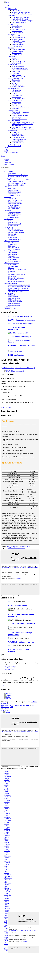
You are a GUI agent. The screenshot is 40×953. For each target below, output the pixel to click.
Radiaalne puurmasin (18, 51)
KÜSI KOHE (5, 685)
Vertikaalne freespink (18, 39)
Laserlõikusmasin (17, 134)
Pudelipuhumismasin (14, 120)
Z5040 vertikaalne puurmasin (16, 548)
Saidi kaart (34, 702)
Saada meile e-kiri (6, 407)
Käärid (28, 705)
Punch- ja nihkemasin (18, 86)
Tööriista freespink (17, 42)
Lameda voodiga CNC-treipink (21, 17)
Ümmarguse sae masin (18, 61)
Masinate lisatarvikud (14, 146)
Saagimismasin (12, 56)
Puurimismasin (16, 114)
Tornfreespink (16, 36)
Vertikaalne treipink (17, 32)
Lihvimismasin (12, 64)
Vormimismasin (16, 97)
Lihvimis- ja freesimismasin (20, 115)
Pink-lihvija (15, 73)
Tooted (6, 7)
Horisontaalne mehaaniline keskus (22, 14)
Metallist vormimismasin (15, 100)
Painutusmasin (16, 92)
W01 (11, 707)
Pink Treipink (16, 27)
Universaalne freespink (18, 37)
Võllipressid (15, 83)
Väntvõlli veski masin (18, 76)
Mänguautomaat (16, 103)
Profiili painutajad (17, 95)
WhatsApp (8, 712)
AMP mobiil (4, 703)
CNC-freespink (12, 9)
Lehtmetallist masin (14, 88)
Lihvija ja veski (16, 75)
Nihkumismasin (16, 90)
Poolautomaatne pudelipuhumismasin (23, 129)
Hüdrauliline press (17, 85)
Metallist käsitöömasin (18, 98)
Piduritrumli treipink (19, 705)
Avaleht (6, 5)
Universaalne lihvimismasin (20, 70)
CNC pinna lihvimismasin (19, 68)
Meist (6, 147)
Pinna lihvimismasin (18, 66)
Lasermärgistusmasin (18, 142)
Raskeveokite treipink (18, 29)
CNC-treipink (12, 15)
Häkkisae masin (16, 59)
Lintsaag (14, 58)
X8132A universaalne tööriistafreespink (18, 546)
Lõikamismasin (12, 130)
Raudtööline (15, 108)
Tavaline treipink (17, 26)
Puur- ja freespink (17, 46)
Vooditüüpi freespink (18, 44)
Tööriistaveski (16, 71)
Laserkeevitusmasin (17, 141)
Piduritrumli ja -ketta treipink (20, 112)
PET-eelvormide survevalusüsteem (22, 127)
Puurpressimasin (16, 53)
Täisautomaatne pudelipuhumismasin (23, 122)
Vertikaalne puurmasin (18, 49)
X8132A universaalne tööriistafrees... (16, 328)
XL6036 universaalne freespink (20, 337)
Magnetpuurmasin (17, 54)
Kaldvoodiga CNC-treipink (20, 19)
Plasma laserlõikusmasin (19, 139)
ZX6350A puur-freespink (17, 605)
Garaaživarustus (13, 110)
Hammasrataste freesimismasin (21, 107)
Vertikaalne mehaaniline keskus (21, 12)
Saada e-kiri (4, 710)
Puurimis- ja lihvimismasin (19, 119)
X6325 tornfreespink (16, 355)
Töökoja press (16, 81)
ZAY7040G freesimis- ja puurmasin (21, 624)
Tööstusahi (11, 144)
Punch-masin (16, 80)
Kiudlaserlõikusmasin (18, 135)
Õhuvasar (15, 105)
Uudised (6, 149)
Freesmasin (11, 34)
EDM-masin (15, 132)
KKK (6, 151)
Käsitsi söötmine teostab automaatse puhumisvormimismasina (22, 124)
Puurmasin (11, 48)
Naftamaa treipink (17, 31)
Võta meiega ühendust (11, 152)
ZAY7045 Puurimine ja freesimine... (22, 320)
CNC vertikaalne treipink (19, 22)
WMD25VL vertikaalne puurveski (21, 642)
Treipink (10, 24)
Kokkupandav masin (7, 705)
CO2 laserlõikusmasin (18, 137)
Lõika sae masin (16, 63)
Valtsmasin (15, 93)
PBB (32, 705)
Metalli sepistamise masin (15, 78)
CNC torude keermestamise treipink (22, 21)
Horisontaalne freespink (19, 41)
